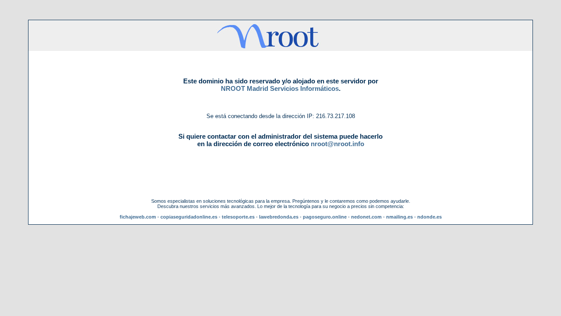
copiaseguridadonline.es (188, 216)
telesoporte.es (238, 216)
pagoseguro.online (325, 216)
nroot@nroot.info (337, 143)
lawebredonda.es (278, 216)
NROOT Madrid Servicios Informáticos (280, 88)
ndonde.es (429, 216)
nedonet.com (366, 216)
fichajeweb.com (138, 216)
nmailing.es (399, 216)
